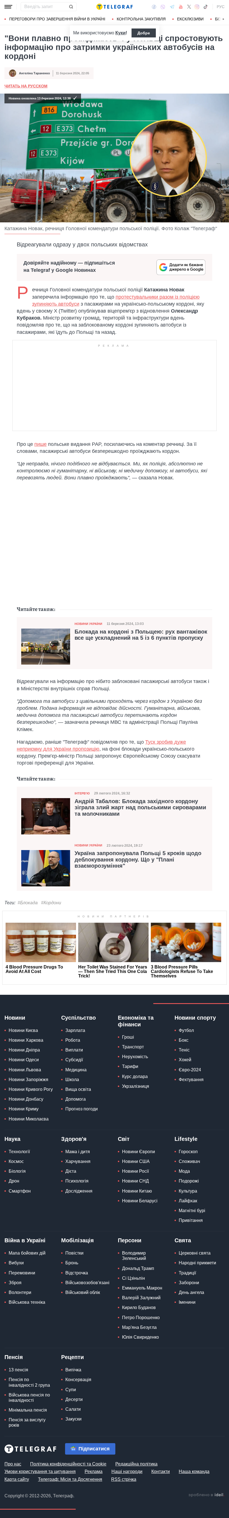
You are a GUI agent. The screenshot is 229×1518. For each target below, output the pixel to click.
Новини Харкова (26, 1040)
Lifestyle (186, 1139)
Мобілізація (77, 1240)
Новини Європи (138, 1151)
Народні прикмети (197, 1262)
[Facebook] (154, 7)
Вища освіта (78, 1089)
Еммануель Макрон (142, 1288)
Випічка (73, 1369)
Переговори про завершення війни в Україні (57, 19)
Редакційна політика (136, 1464)
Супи (70, 1389)
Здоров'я (74, 1139)
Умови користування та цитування (40, 1471)
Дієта (70, 1171)
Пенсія (13, 1357)
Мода (184, 1171)
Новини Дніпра (24, 1050)
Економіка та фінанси (136, 1021)
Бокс (184, 1040)
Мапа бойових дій (27, 1253)
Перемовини (22, 1272)
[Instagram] (197, 7)
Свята (183, 1240)
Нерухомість (135, 1056)
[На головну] (114, 6)
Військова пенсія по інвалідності (29, 1398)
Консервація (78, 1379)
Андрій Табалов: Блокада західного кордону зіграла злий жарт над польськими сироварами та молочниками (140, 807)
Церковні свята (195, 1253)
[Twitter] (189, 6)
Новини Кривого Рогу (31, 1089)
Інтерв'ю (82, 793)
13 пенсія (18, 1369)
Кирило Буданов (139, 1307)
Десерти (74, 1399)
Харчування (77, 1161)
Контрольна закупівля (141, 19)
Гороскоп (188, 1151)
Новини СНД (135, 1181)
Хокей (185, 1059)
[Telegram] (172, 7)
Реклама (93, 1471)
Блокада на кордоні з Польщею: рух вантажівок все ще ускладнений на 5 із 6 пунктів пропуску (141, 635)
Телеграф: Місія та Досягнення (70, 1479)
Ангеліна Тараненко (34, 73)
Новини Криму (24, 1109)
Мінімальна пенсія (28, 1410)
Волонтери (20, 1292)
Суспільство (78, 1018)
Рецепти (72, 1357)
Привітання (191, 1220)
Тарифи (130, 1066)
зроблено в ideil (206, 1495)
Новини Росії (135, 1171)
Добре (143, 33)
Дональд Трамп (138, 1268)
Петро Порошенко (141, 1317)
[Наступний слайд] (223, 19)
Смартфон (20, 1191)
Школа (72, 1079)
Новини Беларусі (140, 1200)
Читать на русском (25, 86)
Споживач (189, 1161)
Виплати (74, 1050)
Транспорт (133, 1046)
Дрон (14, 1181)
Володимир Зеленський (134, 1256)
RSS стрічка (123, 1479)
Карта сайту (16, 1479)
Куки (120, 32)
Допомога (75, 1099)
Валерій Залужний (141, 1297)
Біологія (17, 1171)
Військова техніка (27, 1302)
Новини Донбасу (26, 1099)
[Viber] (163, 7)
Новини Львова (25, 1069)
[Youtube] (180, 6)
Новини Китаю (137, 1191)
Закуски (73, 1419)
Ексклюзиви (190, 19)
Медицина (76, 1069)
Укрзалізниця (135, 1086)
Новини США (136, 1161)
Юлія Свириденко (140, 1337)
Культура (188, 1191)
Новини (14, 1018)
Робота (72, 1040)
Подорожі (189, 1181)
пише (40, 444)
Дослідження (78, 1191)
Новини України (88, 623)
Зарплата (75, 1030)
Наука (12, 1139)
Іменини (187, 1302)
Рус (221, 6)
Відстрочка (76, 1272)
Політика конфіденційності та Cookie (68, 1464)
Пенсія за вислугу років (27, 1422)
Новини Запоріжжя (28, 1079)
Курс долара (135, 1076)
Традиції (187, 1272)
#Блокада (28, 902)
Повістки (74, 1253)
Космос (16, 1161)
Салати (73, 1409)
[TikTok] (205, 6)
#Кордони (51, 902)
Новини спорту (195, 1018)
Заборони (189, 1282)
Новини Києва (23, 1030)
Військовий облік (82, 1292)
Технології (19, 1151)
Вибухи (16, 1262)
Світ (124, 1139)
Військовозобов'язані (87, 1282)
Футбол (186, 1030)
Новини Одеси (24, 1059)
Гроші (128, 1037)
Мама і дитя (77, 1151)
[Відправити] (71, 6)
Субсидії (74, 1059)
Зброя (15, 1282)
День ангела (191, 1292)
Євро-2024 (190, 1069)
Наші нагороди (126, 1471)
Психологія (77, 1181)
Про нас (12, 1464)
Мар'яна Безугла (139, 1327)
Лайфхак (188, 1200)
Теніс (184, 1050)
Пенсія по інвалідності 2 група (29, 1382)
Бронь (71, 1262)
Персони (129, 1240)
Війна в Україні (25, 1240)
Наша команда (194, 1471)
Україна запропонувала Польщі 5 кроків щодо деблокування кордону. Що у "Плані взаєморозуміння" (138, 859)
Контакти (160, 1471)
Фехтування (191, 1079)
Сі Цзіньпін (133, 1278)
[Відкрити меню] (8, 6)
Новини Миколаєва (29, 1119)
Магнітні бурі (192, 1210)
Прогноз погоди (81, 1109)
